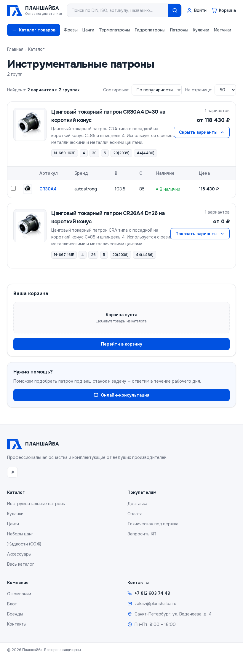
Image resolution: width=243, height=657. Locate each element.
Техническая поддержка (152, 523)
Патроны (179, 30)
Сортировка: (116, 90)
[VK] (12, 472)
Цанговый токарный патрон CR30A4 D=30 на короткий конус (108, 116)
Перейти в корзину (121, 344)
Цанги (88, 30)
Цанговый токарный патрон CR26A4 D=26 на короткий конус (107, 217)
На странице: (198, 90)
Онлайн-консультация (125, 395)
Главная (15, 49)
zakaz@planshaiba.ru (155, 603)
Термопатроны (114, 30)
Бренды (15, 614)
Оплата (135, 513)
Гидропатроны (150, 30)
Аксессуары (19, 554)
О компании (19, 593)
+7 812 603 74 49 (152, 593)
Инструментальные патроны (36, 503)
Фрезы (71, 30)
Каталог (36, 49)
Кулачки (201, 30)
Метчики (222, 30)
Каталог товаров (37, 30)
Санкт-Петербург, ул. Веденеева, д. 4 (173, 614)
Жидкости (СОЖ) (24, 544)
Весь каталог (20, 564)
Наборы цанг (20, 534)
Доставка (137, 503)
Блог (12, 604)
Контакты (16, 624)
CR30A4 (48, 189)
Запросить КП (141, 534)
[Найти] (174, 10)
